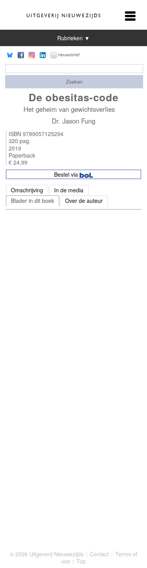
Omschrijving (27, 190)
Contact (99, 554)
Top (81, 561)
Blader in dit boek (32, 200)
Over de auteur (84, 200)
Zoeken (74, 81)
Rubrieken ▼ (73, 38)
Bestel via (67, 174)
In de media (68, 190)
